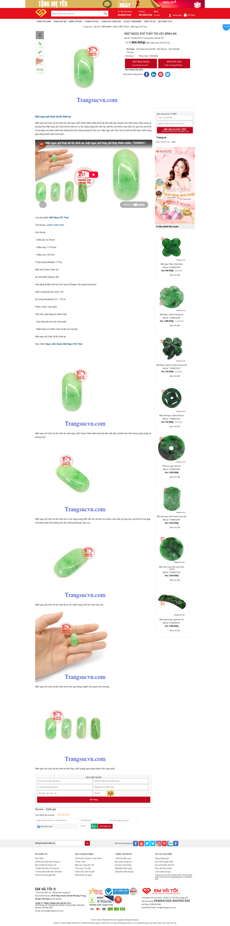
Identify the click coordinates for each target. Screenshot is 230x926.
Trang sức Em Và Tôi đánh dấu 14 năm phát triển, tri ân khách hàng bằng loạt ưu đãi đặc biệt (173, 877)
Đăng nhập (177, 15)
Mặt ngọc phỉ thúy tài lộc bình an (53, 116)
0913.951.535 (173, 63)
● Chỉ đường (56, 899)
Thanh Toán (80, 862)
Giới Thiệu (39, 858)
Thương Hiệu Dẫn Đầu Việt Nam (48, 872)
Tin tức (157, 15)
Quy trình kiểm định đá (164, 865)
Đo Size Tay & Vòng (123, 865)
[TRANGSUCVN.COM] (41, 16)
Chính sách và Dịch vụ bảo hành (88, 858)
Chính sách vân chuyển (85, 872)
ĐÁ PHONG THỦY (165, 21)
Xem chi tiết (175, 275)
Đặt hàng (94, 799)
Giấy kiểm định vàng (123, 868)
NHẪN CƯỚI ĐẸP (75, 21)
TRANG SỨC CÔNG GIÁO (111, 21)
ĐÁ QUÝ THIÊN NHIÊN (132, 21)
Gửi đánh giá (105, 826)
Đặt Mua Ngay (140, 63)
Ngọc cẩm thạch (54, 344)
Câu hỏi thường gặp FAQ (45, 875)
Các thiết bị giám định (164, 862)
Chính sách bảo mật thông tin (47, 862)
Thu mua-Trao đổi (83, 868)
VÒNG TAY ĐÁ (149, 21)
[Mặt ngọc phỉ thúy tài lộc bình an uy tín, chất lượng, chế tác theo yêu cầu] (40, 52)
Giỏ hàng (190, 15)
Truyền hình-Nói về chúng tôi (47, 868)
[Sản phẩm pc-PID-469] (175, 185)
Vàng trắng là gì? (162, 858)
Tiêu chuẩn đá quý (163, 872)
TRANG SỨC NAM (43, 21)
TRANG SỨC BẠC (92, 21)
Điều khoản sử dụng (83, 875)
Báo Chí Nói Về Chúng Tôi (45, 865)
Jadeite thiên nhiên (55, 225)
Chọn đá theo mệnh (163, 868)
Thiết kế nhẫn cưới (123, 858)
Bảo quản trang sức (123, 862)
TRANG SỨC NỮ (59, 21)
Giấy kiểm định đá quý (124, 872)
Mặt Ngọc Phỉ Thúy (59, 217)
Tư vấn (226, 26)
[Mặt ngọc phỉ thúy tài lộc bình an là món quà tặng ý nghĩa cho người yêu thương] (40, 61)
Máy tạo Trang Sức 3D (84, 865)
